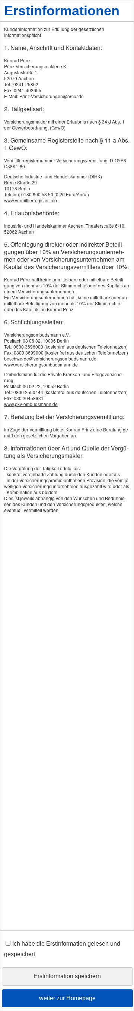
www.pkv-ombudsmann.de (31, 404)
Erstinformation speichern (67, 976)
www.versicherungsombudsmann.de (41, 364)
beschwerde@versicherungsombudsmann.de (50, 358)
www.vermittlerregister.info (30, 200)
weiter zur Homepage (67, 998)
